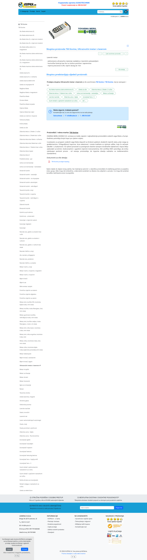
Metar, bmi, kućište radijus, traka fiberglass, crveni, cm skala (30, 323)
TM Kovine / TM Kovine (104, 82)
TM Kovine (21, 27)
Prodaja (32, 11)
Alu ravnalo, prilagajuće (27, 255)
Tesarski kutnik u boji (26, 190)
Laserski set (23, 416)
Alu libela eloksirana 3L (27, 35)
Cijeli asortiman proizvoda (113, 53)
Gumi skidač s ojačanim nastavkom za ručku (31, 475)
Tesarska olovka (25, 393)
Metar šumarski (25, 381)
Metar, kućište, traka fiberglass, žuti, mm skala (31, 310)
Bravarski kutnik (25, 208)
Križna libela (23, 124)
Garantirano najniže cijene (83, 519)
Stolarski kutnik (25, 171)
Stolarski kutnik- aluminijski (28, 182)
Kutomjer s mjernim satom (28, 220)
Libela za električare (26, 490)
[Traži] (121, 11)
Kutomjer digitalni (25, 224)
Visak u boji (23, 424)
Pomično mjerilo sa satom (28, 298)
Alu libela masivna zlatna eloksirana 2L (31, 55)
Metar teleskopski (25, 354)
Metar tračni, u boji (26, 267)
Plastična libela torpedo (27, 104)
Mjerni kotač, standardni (27, 358)
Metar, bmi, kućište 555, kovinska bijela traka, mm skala (30, 303)
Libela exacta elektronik (27, 81)
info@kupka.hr (115, 16)
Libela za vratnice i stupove (28, 116)
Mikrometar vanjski (26, 286)
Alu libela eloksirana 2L (27, 31)
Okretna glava (24, 401)
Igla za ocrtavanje (25, 385)
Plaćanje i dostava (53, 521)
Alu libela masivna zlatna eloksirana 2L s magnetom (31, 61)
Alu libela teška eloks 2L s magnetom (28, 48)
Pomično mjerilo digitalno (28, 294)
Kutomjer (23, 228)
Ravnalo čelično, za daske (28, 263)
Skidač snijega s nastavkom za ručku (29, 485)
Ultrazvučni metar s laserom (29, 365)
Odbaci (9, 549)
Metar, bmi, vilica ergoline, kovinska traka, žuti (31, 335)
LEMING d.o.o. (124, 16)
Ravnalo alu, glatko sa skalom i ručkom (29, 239)
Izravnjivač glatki (25, 440)
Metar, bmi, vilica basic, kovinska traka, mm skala (30, 329)
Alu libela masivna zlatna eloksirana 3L (31, 67)
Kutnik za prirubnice (26, 212)
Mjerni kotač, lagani (26, 362)
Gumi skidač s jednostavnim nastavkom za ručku (29, 468)
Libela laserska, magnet (27, 397)
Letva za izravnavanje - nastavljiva (30, 167)
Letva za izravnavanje (26, 163)
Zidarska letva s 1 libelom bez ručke (31, 147)
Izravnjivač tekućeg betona (28, 455)
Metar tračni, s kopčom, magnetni (31, 271)
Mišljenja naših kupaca (82, 524)
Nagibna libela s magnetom (28, 92)
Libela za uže (24, 128)
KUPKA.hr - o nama (54, 519)
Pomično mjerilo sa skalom (28, 290)
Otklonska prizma (25, 405)
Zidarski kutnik (24, 204)
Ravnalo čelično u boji (27, 251)
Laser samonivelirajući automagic (30, 420)
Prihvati (24, 549)
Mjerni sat (23, 282)
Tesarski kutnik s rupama (28, 194)
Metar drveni (24, 377)
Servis (38, 11)
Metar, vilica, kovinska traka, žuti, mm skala (30, 342)
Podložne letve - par (26, 159)
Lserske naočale (25, 408)
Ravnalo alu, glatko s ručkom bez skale (30, 246)
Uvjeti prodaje (52, 527)
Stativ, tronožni (24, 412)
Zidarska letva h (25, 155)
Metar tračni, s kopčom (27, 275)
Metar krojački (24, 369)
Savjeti (43, 11)
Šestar (22, 389)
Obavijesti (51, 532)
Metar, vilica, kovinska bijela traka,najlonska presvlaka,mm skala (31, 348)
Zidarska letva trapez (26, 151)
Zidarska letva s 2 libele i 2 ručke (30, 131)
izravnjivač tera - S (25, 463)
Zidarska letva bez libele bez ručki (30, 143)
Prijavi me (119, 508)
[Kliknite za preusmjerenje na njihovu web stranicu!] (87, 126)
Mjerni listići (23, 279)
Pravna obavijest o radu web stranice (73, 553)
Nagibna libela (24, 88)
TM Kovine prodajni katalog (60, 162)
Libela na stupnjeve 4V (27, 85)
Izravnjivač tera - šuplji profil (29, 459)
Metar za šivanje (25, 373)
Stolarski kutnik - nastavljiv (28, 174)
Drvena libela (24, 100)
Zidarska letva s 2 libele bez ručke (30, 135)
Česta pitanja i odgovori (83, 521)
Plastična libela (24, 96)
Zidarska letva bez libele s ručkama (31, 139)
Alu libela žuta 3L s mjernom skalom (31, 43)
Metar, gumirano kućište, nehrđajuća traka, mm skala (29, 316)
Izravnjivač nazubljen (26, 444)
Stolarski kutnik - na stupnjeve (29, 178)
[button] (128, 46)
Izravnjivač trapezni (26, 448)
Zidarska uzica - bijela (26, 432)
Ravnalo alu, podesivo (27, 259)
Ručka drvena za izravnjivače (29, 480)
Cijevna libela (24, 108)
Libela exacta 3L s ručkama (28, 77)
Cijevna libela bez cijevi (27, 112)
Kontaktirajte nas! (81, 527)
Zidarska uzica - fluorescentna (29, 436)
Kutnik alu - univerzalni (27, 216)
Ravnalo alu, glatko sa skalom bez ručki (30, 233)
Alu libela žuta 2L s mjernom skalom (31, 39)
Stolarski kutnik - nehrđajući (29, 186)
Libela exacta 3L (25, 73)
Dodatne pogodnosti (54, 524)
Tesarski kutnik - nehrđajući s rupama (29, 199)
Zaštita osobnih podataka (56, 529)
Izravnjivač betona (25, 451)
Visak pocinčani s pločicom (28, 428)
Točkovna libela (25, 120)
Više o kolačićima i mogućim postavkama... (17, 553)
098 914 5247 (25, 522)
